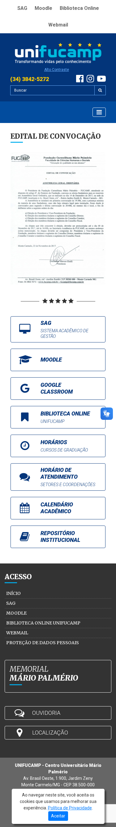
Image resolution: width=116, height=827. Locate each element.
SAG (22, 8)
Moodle (43, 8)
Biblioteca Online (79, 8)
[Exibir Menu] (99, 112)
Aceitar (58, 815)
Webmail (58, 25)
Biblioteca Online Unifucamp (43, 623)
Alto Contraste (56, 70)
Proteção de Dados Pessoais (42, 642)
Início (13, 593)
